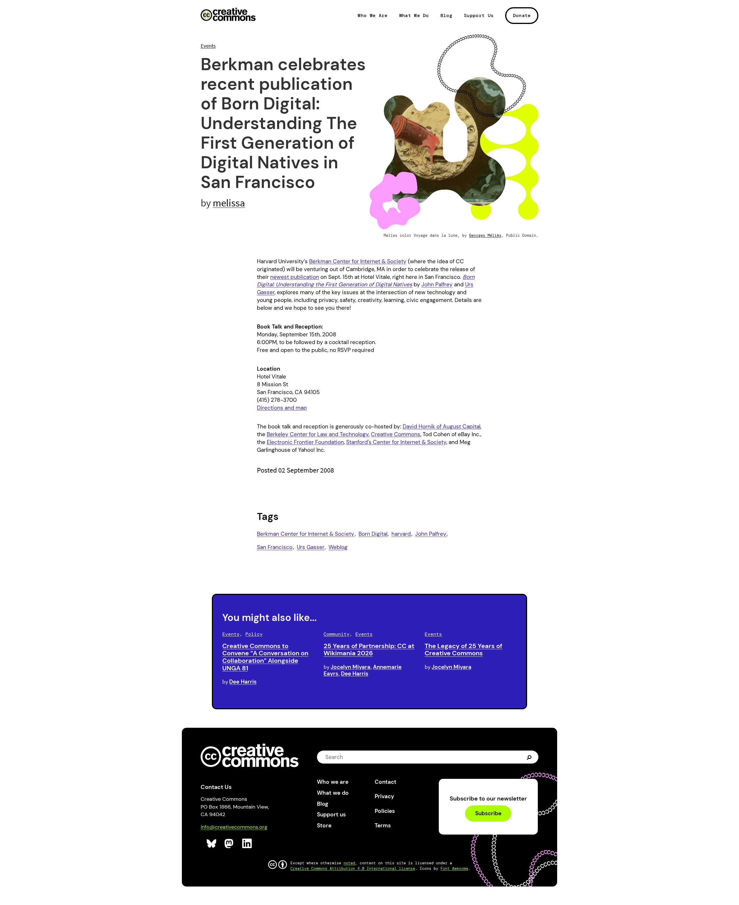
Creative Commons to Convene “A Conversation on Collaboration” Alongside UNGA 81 (265, 657)
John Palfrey (437, 284)
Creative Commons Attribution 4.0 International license (352, 868)
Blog (446, 15)
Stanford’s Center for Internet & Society (396, 442)
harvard (401, 534)
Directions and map (282, 407)
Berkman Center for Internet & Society (357, 261)
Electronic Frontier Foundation (305, 442)
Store (324, 825)
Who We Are (372, 15)
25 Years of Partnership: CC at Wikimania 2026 (369, 650)
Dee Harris (243, 681)
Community (337, 634)
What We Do (414, 15)
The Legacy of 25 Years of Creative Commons (463, 650)
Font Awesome (454, 868)
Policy (254, 634)
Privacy (384, 796)
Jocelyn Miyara (350, 667)
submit (530, 757)
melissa (229, 202)
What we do (333, 792)
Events (208, 45)
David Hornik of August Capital (441, 426)
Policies (385, 811)
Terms (383, 825)
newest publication (294, 277)
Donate (522, 15)
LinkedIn (247, 844)
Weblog (338, 547)
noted (349, 863)
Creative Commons (228, 15)
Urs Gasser (310, 547)
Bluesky (212, 844)
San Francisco (274, 547)
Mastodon (230, 844)
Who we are (332, 781)
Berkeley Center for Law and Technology (318, 434)
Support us (331, 814)
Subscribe (488, 813)
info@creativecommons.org (234, 827)
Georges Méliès (485, 235)
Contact (385, 781)
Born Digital (373, 534)
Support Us (479, 15)
